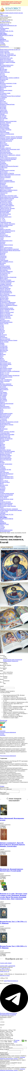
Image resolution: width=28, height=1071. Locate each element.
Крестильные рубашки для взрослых (9, 375)
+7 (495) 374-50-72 (5, 21)
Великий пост (3, 475)
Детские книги (4, 215)
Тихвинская (3, 257)
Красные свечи (4, 485)
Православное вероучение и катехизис (10, 174)
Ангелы (2, 427)
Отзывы (2, 786)
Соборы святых (4, 296)
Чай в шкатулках (4, 472)
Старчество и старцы (5, 201)
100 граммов (3, 392)
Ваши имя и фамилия (5, 789)
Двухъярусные (4, 347)
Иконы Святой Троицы (6, 247)
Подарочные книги (5, 423)
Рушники (2, 378)
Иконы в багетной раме (6, 315)
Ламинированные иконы (6, 308)
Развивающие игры (5, 437)
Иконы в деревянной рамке (7, 303)
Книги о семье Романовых (7, 205)
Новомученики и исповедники (8, 121)
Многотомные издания (6, 200)
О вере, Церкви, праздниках (7, 223)
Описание (2, 735)
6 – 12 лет (2, 219)
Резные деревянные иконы (7, 309)
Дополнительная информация (8, 755)
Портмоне (2, 447)
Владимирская (4, 251)
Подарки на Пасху (5, 482)
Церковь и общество (5, 148)
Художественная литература (7, 230)
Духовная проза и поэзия (6, 139)
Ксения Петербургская (6, 292)
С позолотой (3, 419)
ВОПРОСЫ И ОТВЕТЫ (6, 35)
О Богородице (4, 193)
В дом (1, 333)
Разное (2, 507)
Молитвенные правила (6, 90)
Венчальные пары (5, 320)
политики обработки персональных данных (12, 1057)
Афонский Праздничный (6, 403)
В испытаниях (4, 185)
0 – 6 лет (2, 218)
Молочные (3, 354)
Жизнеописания (4, 124)
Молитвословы (4, 79)
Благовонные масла (5, 407)
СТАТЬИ (2, 43)
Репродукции (3, 143)
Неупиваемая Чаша (5, 267)
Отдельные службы (5, 93)
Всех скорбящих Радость (6, 261)
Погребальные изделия (6, 376)
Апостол (2, 73)
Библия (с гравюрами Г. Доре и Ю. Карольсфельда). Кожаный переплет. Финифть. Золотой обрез (12, 844)
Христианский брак (5, 152)
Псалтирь (2, 75)
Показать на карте (5, 975)
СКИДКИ (2, 29)
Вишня (2, 358)
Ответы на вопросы (5, 177)
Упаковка (2, 471)
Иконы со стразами (5, 313)
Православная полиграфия (7, 434)
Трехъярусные (3, 348)
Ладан (1, 391)
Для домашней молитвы (6, 385)
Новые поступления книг (7, 60)
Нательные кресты (5, 416)
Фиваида (2, 402)
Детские (2, 178)
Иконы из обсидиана (5, 318)
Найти (18, 48)
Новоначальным (4, 126)
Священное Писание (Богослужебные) (10, 96)
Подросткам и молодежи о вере (8, 195)
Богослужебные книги (6, 86)
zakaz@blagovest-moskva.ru (11, 980)
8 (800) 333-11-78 (4, 24)
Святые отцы (3, 110)
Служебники (3, 97)
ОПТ (1, 36)
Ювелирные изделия (5, 414)
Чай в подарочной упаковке (7, 451)
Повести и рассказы (5, 229)
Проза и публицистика (6, 180)
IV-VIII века (3, 115)
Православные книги (5, 216)
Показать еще (3, 720)
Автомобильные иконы (6, 322)
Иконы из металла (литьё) (7, 312)
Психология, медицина (6, 153)
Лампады (2, 336)
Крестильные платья (5, 369)
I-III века (2, 114)
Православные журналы (6, 244)
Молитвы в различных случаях (8, 83)
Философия (3, 108)
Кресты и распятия (5, 339)
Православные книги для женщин (9, 197)
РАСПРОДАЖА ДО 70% (6, 31)
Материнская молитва (6, 191)
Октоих (2, 91)
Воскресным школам (5, 209)
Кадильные (3, 386)
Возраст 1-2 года (4, 374)
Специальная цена (5, 56)
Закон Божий (3, 76)
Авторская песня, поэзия (6, 499)
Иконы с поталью (4, 310)
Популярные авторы (5, 214)
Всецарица (3, 263)
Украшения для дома (5, 469)
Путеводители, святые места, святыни (10, 155)
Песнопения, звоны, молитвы (8, 506)
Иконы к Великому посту (7, 478)
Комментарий (3, 1052)
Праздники (3, 131)
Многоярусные (4, 350)
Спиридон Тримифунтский (7, 281)
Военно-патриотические (6, 187)
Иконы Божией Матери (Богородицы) (10, 250)
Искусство (3, 142)
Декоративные (4, 388)
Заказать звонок (4, 1054)
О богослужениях (4, 128)
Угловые (2, 344)
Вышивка (2, 489)
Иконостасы (3, 351)
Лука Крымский (4, 287)
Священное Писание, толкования (9, 509)
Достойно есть (4, 274)
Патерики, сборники (5, 122)
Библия (2, 68)
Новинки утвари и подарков (7, 62)
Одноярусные (3, 346)
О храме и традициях (5, 129)
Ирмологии (3, 87)
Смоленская (3, 256)
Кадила (2, 329)
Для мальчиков (4, 365)
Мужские (2, 444)
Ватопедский (3, 400)
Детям (1, 465)
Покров (2, 264)
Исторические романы (6, 202)
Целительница (4, 275)
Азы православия (4, 125)
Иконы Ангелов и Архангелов (8, 277)
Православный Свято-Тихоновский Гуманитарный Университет (12, 660)
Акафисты (3, 80)
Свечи (1, 382)
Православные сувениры (6, 424)
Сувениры (3, 468)
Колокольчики (4, 428)
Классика (2, 243)
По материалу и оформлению (8, 302)
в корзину (3, 689)
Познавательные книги (6, 240)
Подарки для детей (5, 435)
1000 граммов (3, 393)
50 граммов (3, 398)
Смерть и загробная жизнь (7, 134)
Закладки (2, 441)
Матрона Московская (5, 291)
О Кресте (2, 194)
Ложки (2, 430)
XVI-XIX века (4, 118)
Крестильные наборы (5, 364)
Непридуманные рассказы (7, 198)
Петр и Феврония (4, 294)
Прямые (2, 343)
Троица (2, 492)
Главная (2, 528)
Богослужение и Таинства (7, 173)
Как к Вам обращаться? (6, 1047)
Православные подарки (6, 530)
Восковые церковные (5, 384)
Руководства (3, 94)
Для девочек (3, 367)
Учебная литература (5, 232)
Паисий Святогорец (5, 288)
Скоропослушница (5, 266)
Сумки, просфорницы (6, 379)
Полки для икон (4, 341)
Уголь (1, 409)
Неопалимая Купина (5, 268)
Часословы (3, 101)
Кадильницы (3, 334)
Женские (2, 445)
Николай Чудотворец (5, 280)
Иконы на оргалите (5, 316)
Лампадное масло (4, 406)
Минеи (2, 89)
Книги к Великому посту (6, 476)
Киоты (2, 410)
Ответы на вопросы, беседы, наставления (11, 136)
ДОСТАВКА (3, 34)
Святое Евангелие (5, 72)
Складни (2, 319)
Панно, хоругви (4, 323)
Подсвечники (3, 337)
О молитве (3, 84)
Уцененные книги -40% (6, 58)
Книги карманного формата (7, 181)
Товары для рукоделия (6, 452)
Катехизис (3, 135)
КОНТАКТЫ (3, 39)
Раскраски (2, 233)
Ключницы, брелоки (5, 450)
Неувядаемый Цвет (5, 273)
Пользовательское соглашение (8, 1014)
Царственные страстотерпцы (7, 295)
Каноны (2, 82)
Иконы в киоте (4, 306)
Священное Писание (5, 160)
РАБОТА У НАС (4, 41)
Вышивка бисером (5, 454)
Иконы (2, 483)
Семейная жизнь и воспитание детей (10, 149)
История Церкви (4, 145)
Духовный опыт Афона (6, 204)
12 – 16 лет (3, 221)
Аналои (2, 327)
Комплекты (3, 183)
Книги (2, 461)
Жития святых (4, 111)
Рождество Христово (5, 459)
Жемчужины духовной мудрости (8, 190)
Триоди (2, 100)
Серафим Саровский (5, 284)
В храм (2, 326)
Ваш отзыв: (3, 792)
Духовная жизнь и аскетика (7, 170)
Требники (2, 98)
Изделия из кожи (4, 440)
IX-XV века (3, 117)
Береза (1, 355)
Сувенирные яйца (5, 433)
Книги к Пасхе (4, 480)
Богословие (3, 107)
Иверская (2, 254)
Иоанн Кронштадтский (6, 285)
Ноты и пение (3, 103)
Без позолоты (3, 420)
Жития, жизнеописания (6, 225)
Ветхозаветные (4, 112)
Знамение (2, 259)
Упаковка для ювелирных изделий (9, 421)
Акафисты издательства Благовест (9, 166)
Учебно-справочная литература (8, 157)
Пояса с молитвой (5, 381)
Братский (2, 405)
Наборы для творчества (6, 438)
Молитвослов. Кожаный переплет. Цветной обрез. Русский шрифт (11, 870)
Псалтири (2, 162)
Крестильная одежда (5, 362)
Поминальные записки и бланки (8, 340)
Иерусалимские (4, 389)
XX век (2, 119)
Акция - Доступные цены (7, 53)
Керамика (2, 426)
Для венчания (3, 361)
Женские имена (4, 299)
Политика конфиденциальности (8, 1013)
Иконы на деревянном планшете (8, 305)
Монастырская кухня (5, 207)
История (2, 146)
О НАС (2, 42)
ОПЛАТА (2, 32)
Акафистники (3, 167)
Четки (1, 412)
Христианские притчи (6, 141)
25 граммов (3, 396)
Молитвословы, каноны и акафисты (9, 77)
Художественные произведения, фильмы (11, 510)
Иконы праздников (5, 301)
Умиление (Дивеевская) (6, 271)
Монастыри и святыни (6, 504)
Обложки (2, 448)
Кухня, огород (4, 156)
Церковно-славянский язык (7, 104)
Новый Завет (3, 70)
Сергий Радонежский (5, 282)
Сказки (2, 237)
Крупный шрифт (4, 212)
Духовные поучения (5, 501)
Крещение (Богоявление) (6, 473)
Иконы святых (4, 278)
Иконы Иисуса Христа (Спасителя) (9, 249)
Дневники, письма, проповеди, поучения (11, 138)
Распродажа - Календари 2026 (8, 55)
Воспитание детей (5, 150)
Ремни (1, 443)
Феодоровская (4, 270)
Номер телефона (4, 1049)
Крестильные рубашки (6, 368)
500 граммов (3, 399)
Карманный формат (5, 211)
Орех (1, 357)
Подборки (2, 184)
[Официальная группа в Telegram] (14, 1011)
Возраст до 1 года (4, 372)
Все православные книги (6, 65)
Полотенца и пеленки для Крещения (9, 371)
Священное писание (5, 66)
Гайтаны (2, 332)
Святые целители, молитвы (7, 208)
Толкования (3, 105)
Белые (1, 353)
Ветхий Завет (3, 69)
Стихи (1, 228)
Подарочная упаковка (6, 455)
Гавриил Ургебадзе (5, 289)
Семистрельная (4, 260)
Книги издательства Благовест (8, 159)
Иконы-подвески (4, 417)
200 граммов (3, 395)
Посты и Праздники (5, 176)
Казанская (2, 253)
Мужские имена (4, 298)
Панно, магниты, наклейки (7, 431)
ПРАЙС (2, 38)
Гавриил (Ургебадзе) (5, 188)
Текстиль (2, 330)
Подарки (2, 462)
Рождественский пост (6, 458)
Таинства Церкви (4, 132)
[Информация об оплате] (14, 726)
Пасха (1, 479)
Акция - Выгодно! (5, 52)
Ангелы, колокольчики (6, 464)
